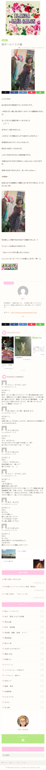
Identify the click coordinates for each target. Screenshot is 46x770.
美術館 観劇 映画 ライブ (24, 633)
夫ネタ (24, 702)
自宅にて (24, 681)
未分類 (24, 707)
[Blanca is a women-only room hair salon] (23, 34)
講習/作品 (24, 654)
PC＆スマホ (24, 697)
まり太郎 (11, 430)
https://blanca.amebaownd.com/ (24, 312)
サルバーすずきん (14, 385)
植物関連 (24, 638)
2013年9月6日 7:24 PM (9, 413)
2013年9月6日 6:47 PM (9, 387)
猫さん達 (24, 643)
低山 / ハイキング (24, 611)
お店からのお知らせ (24, 649)
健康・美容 (24, 686)
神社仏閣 (24, 622)
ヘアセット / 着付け (24, 675)
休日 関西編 (24, 627)
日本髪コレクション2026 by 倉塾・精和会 (21, 587)
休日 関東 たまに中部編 (24, 616)
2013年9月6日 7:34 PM (9, 454)
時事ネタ (5, 40)
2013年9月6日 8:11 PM (9, 476)
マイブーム (24, 665)
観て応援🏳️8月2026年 (13, 579)
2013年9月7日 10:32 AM (9, 504)
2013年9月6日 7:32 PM (9, 432)
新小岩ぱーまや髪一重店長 (18, 411)
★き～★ (11, 502)
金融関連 (24, 691)
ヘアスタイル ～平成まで (24, 670)
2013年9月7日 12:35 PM (9, 530)
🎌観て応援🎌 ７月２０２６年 (16, 594)
